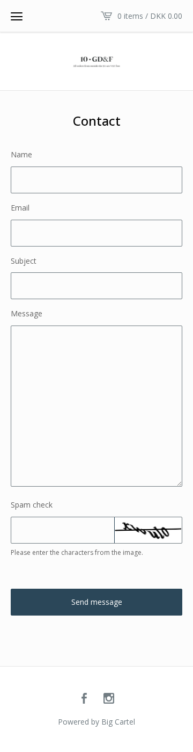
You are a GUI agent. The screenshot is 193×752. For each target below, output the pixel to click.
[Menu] (17, 16)
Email (20, 208)
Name (21, 154)
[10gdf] (96, 61)
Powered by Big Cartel (96, 722)
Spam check (32, 505)
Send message (96, 602)
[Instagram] (108, 699)
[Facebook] (84, 699)
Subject (23, 261)
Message (26, 313)
